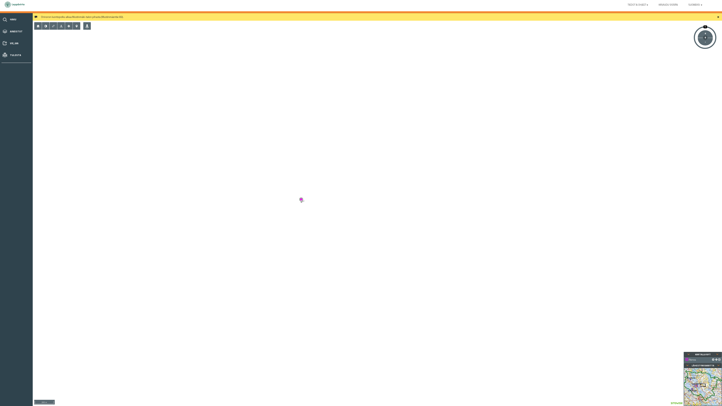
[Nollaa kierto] (705, 37)
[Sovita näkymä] (69, 26)
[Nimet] (61, 26)
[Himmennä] (45, 26)
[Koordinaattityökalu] (76, 26)
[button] (638, 4)
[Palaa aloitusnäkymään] (38, 26)
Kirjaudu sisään (668, 5)
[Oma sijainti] (87, 26)
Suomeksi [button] (694, 5)
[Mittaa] (53, 26)
